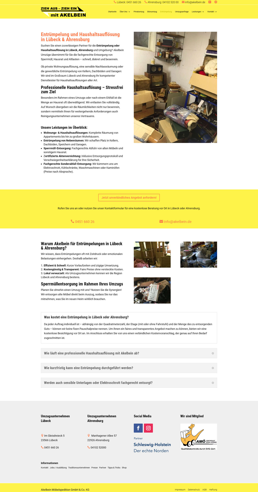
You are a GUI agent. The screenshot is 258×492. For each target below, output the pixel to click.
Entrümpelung (166, 11)
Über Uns (123, 11)
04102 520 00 (170, 2)
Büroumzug (152, 11)
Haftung (213, 489)
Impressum (180, 489)
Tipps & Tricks (114, 467)
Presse (94, 467)
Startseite (112, 11)
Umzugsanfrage (182, 11)
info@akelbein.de (195, 2)
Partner (102, 467)
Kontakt (211, 11)
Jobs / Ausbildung (58, 467)
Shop (124, 467)
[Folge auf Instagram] (148, 428)
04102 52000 (98, 447)
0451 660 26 (133, 2)
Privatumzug (139, 11)
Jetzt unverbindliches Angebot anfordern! (129, 197)
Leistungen (196, 11)
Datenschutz (194, 489)
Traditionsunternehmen (79, 467)
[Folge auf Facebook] (138, 428)
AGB (204, 489)
